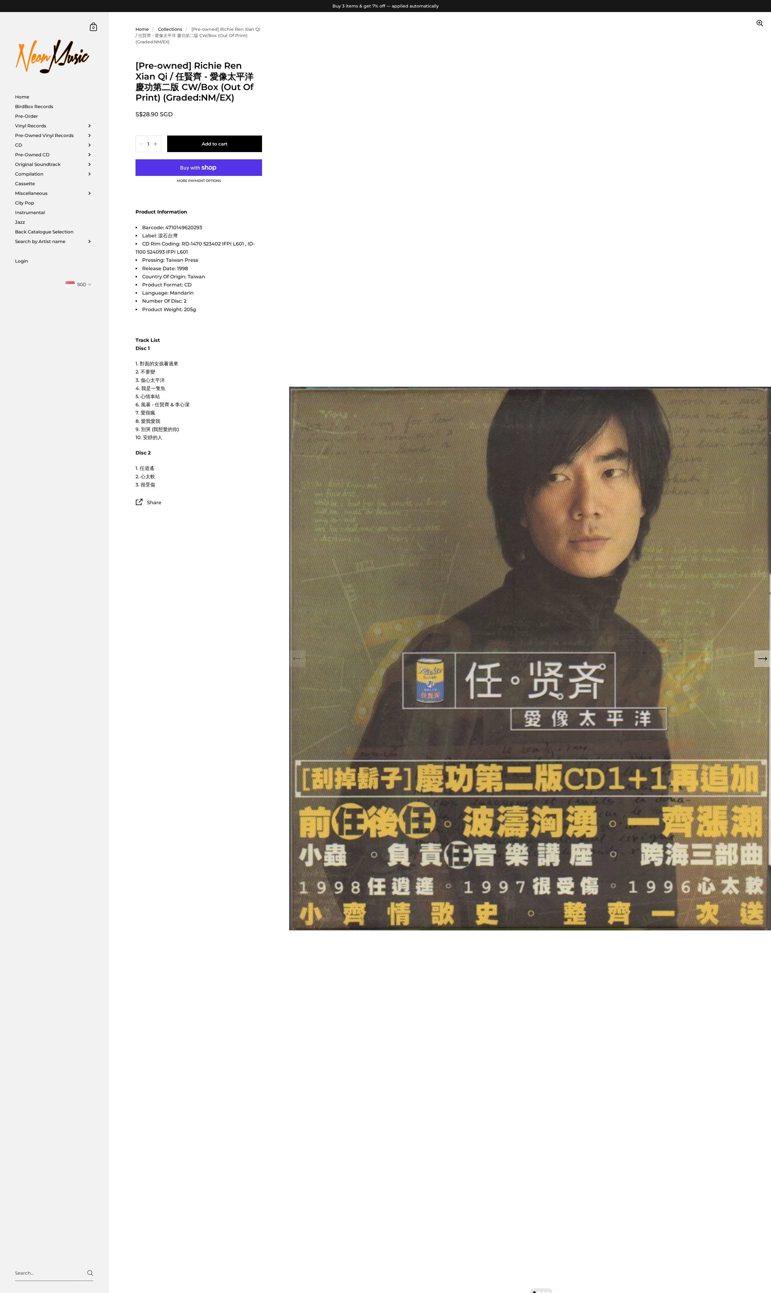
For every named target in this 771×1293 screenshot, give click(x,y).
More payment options (199, 181)
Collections (170, 29)
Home (142, 29)
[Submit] (90, 1273)
